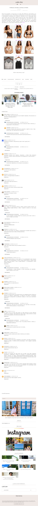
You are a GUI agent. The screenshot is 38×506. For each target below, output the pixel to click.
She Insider (27, 79)
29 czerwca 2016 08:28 (24, 214)
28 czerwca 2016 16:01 (16, 257)
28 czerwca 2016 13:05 (12, 174)
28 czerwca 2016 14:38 (24, 133)
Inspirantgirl (6, 362)
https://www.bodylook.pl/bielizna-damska (25, 355)
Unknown (8, 127)
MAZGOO (5, 338)
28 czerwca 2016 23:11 (11, 311)
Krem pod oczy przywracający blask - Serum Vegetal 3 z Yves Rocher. (8, 461)
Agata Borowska (7, 376)
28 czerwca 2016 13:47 (15, 191)
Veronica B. (6, 229)
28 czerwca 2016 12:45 (24, 161)
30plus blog (19, 2)
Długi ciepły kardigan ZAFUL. (26, 469)
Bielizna (5, 79)
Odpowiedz (6, 118)
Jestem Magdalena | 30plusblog (13, 122)
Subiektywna (6, 332)
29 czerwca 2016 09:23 (13, 332)
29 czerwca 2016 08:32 (24, 303)
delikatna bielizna (11, 79)
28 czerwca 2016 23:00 (12, 293)
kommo (5, 311)
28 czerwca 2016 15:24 (13, 229)
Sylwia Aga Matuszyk (8, 257)
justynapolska (7, 168)
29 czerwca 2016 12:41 (11, 338)
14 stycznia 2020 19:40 (11, 370)
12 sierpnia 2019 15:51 (14, 362)
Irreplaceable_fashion (8, 287)
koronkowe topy (18, 79)
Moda (23, 79)
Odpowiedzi (7, 120)
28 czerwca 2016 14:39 (24, 198)
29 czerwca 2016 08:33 (24, 320)
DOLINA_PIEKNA (7, 114)
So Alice (5, 205)
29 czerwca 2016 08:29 (24, 237)
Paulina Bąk (6, 346)
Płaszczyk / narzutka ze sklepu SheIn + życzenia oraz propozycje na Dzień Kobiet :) (8, 478)
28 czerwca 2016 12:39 (12, 153)
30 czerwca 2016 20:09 (13, 346)
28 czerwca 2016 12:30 (14, 114)
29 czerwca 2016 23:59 (13, 325)
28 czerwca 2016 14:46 (15, 222)
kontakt (4, 398)
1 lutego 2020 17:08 (14, 376)
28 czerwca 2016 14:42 (12, 205)
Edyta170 (6, 174)
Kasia (5, 370)
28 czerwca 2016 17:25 (12, 281)
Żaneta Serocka (7, 191)
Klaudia (5, 352)
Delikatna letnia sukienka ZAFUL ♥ (26, 88)
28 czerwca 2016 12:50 (14, 127)
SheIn (23, 22)
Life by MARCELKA (7, 222)
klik (16, 24)
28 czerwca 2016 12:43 (24, 122)
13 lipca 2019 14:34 (10, 352)
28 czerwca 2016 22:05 (17, 287)
